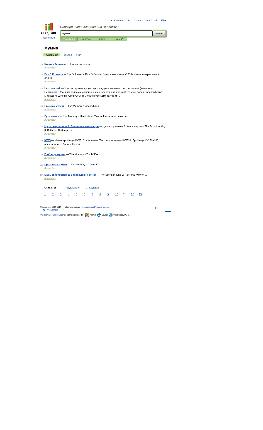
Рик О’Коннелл (53, 74)
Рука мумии (51, 116)
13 (140, 194)
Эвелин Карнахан (55, 64)
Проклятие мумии (55, 164)
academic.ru (49, 38)
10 (116, 194)
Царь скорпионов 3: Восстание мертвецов (71, 126)
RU (162, 20)
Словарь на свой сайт (146, 20)
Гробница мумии (54, 154)
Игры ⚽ (119, 39)
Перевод (67, 54)
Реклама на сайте (102, 207)
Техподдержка (86, 207)
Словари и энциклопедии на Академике (89, 27)
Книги (102, 39)
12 (132, 194)
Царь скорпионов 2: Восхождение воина (70, 174)
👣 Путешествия (50, 210)
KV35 (47, 140)
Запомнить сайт (122, 20)
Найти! (159, 33)
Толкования (69, 39)
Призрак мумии (54, 105)
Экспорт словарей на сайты (53, 215)
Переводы (86, 39)
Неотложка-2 (52, 88)
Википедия (49, 67)
